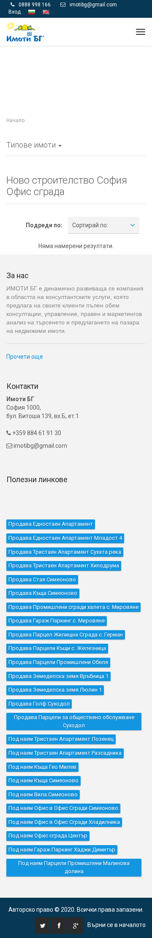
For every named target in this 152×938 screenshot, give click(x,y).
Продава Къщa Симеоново (42, 593)
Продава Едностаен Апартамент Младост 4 (65, 538)
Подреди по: (44, 225)
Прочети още (24, 356)
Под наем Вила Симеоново (43, 794)
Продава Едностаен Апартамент (50, 524)
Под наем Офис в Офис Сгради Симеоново (63, 808)
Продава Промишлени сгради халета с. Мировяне (73, 606)
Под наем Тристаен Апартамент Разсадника (65, 753)
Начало (15, 120)
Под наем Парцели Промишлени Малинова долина (74, 867)
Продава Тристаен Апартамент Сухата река (64, 551)
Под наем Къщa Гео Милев (42, 766)
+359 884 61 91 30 (36, 432)
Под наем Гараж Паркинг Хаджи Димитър (61, 849)
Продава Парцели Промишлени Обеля (58, 662)
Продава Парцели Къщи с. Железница (57, 648)
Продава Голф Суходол (39, 703)
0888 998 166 (35, 5)
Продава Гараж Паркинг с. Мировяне (56, 620)
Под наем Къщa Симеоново (43, 780)
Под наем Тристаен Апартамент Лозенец (61, 739)
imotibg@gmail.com (93, 5)
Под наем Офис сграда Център (47, 835)
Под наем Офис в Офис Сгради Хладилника (64, 821)
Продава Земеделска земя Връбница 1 (58, 676)
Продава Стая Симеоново (42, 579)
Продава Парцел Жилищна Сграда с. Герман (65, 634)
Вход (14, 12)
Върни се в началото (116, 924)
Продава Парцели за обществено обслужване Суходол (74, 721)
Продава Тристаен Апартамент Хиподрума (63, 565)
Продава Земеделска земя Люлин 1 (55, 690)
